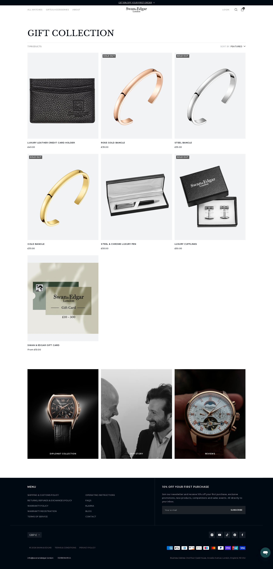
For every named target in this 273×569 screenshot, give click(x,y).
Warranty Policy (37, 506)
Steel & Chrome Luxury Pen (118, 244)
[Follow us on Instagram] (212, 535)
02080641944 (64, 558)
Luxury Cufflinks (186, 244)
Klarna (89, 506)
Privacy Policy (87, 548)
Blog (88, 511)
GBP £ (33, 534)
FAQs (88, 500)
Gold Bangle (36, 244)
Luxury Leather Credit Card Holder (51, 142)
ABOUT (76, 9)
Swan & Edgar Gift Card (43, 345)
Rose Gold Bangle (113, 142)
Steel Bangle (183, 142)
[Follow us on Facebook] (242, 535)
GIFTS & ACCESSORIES (57, 9)
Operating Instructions (100, 495)
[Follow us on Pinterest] (235, 535)
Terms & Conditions (65, 548)
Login (225, 9)
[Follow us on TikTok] (227, 535)
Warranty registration (42, 511)
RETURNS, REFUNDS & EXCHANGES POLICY (49, 500)
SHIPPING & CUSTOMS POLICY (43, 495)
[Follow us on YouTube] (219, 535)
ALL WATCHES (34, 9)
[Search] (236, 9)
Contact (90, 516)
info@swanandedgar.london (40, 558)
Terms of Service (37, 516)
